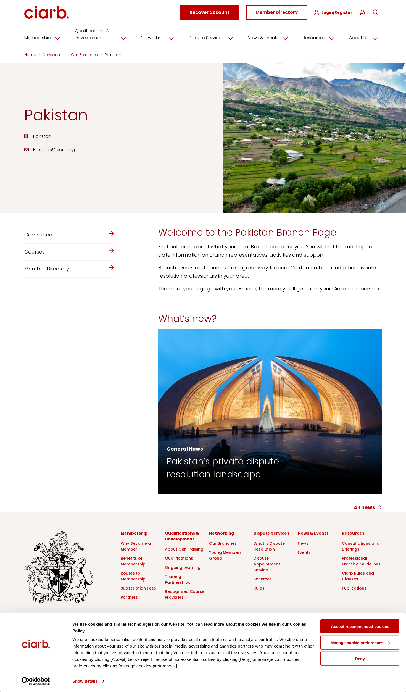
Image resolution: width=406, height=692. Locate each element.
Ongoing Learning (183, 567)
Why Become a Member (136, 546)
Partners (129, 597)
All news (364, 507)
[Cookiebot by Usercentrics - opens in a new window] (36, 681)
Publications (354, 588)
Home (30, 54)
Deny (360, 658)
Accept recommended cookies (360, 626)
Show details (84, 681)
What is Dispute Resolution (269, 546)
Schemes (263, 579)
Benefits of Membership (133, 561)
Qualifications (179, 558)
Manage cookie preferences (356, 642)
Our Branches (85, 54)
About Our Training (184, 549)
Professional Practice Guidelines (361, 561)
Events (304, 552)
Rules (259, 588)
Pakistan (113, 54)
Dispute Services (206, 38)
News (303, 543)
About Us (358, 38)
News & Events (263, 38)
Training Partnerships (177, 579)
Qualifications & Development (92, 34)
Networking (153, 38)
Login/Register (336, 12)
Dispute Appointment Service (267, 564)
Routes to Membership (133, 576)
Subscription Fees (138, 588)
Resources (314, 38)
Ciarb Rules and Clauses (358, 576)
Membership (37, 38)
